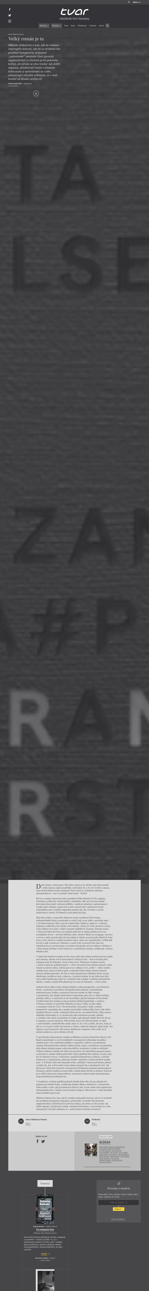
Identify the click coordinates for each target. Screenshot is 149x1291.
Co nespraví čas (45, 1229)
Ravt (66, 26)
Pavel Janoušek (104, 1158)
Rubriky (43, 26)
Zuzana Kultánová (105, 1162)
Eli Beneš (117, 1149)
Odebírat (117, 1209)
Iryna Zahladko (104, 1152)
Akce (73, 26)
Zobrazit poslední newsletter (118, 1214)
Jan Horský (114, 1152)
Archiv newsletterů (118, 1219)
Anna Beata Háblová (106, 1149)
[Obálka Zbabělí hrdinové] (45, 1209)
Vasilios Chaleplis (105, 1160)
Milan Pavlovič (115, 1156)
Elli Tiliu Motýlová (105, 1151)
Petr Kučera (115, 1158)
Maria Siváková (104, 1156)
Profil (28, 1123)
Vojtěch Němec (117, 1160)
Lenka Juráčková (123, 1154)
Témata (55, 26)
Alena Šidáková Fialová (107, 1147)
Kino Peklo (112, 1154)
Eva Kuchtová (116, 1151)
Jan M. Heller (122, 1152)
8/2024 (104, 1142)
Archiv (101, 26)
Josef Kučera (103, 1154)
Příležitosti (81, 26)
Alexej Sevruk (120, 1147)
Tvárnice (92, 26)
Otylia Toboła (125, 1156)
